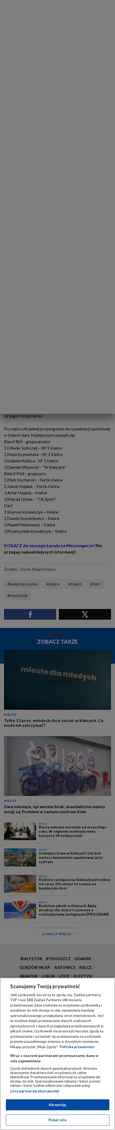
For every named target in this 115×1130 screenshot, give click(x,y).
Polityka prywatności (77, 1047)
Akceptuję (57, 1105)
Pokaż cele (57, 1120)
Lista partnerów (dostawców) (34, 1091)
